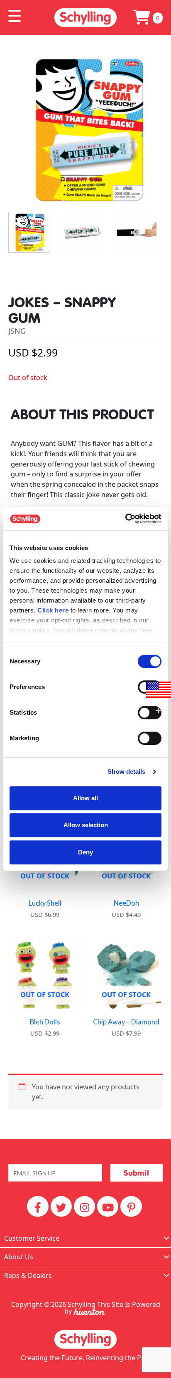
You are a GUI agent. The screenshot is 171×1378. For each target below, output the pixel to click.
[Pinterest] (131, 1206)
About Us (18, 1256)
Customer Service (31, 1238)
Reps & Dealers (28, 1275)
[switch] (149, 738)
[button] (14, 16)
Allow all (85, 797)
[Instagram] (84, 1206)
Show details (126, 771)
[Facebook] (37, 1206)
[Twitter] (61, 1206)
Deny (85, 852)
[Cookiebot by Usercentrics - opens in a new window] (125, 518)
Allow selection (86, 824)
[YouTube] (107, 1206)
